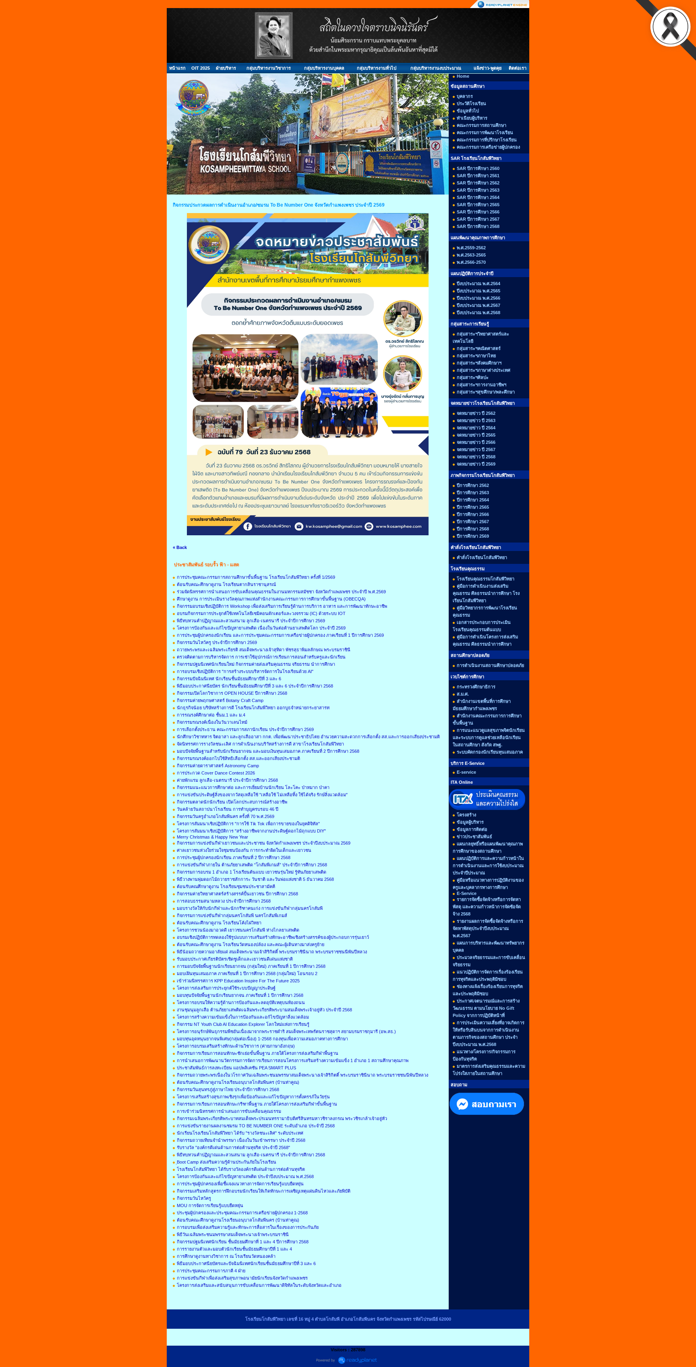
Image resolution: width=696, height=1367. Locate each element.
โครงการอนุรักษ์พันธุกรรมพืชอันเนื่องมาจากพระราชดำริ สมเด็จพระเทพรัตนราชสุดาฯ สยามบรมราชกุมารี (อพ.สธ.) (286, 1031)
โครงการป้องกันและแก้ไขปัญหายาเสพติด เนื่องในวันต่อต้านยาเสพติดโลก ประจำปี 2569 (261, 628)
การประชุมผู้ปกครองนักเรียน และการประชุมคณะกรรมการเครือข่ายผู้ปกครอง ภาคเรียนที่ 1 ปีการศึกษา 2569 (280, 635)
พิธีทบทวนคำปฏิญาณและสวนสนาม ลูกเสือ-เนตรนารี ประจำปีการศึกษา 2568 (251, 1154)
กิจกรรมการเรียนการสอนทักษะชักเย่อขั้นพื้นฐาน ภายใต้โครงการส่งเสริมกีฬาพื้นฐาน (257, 1053)
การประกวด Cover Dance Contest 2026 (216, 772)
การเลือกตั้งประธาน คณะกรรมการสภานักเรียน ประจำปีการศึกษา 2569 (245, 729)
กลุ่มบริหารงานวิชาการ (268, 68)
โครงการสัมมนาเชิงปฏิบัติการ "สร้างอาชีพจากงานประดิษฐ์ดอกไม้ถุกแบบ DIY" (251, 830)
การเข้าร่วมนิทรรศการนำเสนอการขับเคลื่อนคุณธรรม (229, 1111)
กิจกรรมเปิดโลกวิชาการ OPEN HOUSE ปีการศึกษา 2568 (232, 693)
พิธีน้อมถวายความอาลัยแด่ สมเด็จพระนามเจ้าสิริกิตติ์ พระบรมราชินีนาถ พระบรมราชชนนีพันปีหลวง (272, 951)
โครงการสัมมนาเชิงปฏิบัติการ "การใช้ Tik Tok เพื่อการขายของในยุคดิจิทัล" (248, 823)
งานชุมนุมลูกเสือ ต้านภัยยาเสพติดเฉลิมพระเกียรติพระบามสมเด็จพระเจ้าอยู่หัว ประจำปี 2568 (264, 1009)
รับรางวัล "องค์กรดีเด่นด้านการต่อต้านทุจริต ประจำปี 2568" (233, 1147)
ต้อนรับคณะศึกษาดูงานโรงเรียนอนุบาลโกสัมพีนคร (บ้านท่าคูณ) (238, 1082)
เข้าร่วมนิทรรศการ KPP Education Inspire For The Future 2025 (238, 980)
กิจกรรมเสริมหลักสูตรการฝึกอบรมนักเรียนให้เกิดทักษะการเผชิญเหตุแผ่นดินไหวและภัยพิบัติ (263, 1191)
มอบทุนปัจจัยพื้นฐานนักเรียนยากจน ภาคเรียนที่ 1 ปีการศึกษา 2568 (240, 995)
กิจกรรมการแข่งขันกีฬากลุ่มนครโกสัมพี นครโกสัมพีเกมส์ (232, 915)
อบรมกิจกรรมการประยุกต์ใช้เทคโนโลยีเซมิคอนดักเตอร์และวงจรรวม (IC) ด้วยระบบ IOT (261, 613)
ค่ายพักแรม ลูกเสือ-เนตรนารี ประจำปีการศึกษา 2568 (227, 780)
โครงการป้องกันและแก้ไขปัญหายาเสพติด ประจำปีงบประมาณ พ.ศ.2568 (245, 1176)
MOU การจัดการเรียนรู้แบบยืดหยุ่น (210, 1205)
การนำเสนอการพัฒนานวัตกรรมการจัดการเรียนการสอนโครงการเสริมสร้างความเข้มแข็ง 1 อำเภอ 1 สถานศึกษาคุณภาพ (292, 1060)
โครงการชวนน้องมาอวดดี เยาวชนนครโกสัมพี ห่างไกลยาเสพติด (238, 930)
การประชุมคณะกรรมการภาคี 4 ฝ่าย (211, 1270)
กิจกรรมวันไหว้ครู (194, 1198)
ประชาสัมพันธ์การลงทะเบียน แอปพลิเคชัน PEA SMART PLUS (236, 1067)
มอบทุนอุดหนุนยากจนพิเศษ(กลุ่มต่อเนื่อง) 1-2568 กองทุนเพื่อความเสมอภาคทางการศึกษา (262, 1038)
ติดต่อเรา (517, 68)
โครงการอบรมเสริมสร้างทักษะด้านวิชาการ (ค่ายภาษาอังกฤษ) (236, 1046)
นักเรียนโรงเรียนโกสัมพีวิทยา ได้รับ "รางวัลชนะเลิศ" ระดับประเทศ (240, 1133)
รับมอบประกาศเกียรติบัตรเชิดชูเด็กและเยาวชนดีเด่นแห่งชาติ (235, 959)
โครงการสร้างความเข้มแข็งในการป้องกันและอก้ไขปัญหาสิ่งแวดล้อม (243, 1017)
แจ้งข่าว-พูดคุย (487, 68)
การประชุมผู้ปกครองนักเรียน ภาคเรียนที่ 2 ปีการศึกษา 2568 (233, 857)
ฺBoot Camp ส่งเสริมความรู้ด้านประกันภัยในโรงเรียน (226, 1162)
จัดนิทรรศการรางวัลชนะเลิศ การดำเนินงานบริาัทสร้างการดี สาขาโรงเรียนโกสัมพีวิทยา (260, 743)
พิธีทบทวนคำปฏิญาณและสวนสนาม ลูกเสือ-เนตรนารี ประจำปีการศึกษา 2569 (251, 620)
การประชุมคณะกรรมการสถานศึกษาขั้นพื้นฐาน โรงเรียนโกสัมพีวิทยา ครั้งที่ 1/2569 (256, 577)
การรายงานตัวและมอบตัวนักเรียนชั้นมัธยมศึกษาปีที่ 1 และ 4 (234, 1249)
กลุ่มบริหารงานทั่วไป (376, 68)
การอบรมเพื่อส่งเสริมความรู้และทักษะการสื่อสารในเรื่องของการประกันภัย (248, 1227)
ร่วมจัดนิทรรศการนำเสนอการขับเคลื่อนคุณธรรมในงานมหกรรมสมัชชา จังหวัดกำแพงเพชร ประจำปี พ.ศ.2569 (281, 591)
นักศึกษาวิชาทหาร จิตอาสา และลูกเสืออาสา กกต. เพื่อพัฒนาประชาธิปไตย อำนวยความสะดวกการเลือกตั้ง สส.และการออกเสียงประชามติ (308, 736)
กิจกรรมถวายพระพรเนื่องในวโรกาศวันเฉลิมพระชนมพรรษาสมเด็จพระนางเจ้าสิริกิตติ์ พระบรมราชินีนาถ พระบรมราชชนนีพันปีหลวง (302, 1075)
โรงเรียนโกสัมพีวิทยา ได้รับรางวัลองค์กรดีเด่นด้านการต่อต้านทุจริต (241, 1169)
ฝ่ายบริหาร (226, 68)
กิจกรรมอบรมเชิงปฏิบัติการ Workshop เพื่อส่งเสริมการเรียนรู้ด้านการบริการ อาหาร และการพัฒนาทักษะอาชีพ (282, 606)
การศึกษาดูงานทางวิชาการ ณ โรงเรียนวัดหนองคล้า (226, 1256)
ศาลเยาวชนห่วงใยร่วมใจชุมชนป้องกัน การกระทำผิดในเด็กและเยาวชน (244, 850)
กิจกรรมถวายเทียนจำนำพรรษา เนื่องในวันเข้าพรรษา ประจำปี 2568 (241, 1140)
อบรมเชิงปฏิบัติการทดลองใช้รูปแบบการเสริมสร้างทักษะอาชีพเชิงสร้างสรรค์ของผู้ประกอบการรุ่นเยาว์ (273, 937)
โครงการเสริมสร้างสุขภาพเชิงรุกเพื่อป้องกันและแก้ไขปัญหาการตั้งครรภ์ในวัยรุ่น (253, 1096)
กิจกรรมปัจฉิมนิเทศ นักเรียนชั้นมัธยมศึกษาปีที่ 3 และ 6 (229, 678)
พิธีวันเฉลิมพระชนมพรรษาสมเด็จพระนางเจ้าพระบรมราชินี (233, 1234)
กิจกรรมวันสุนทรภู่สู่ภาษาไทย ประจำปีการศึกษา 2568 (228, 1089)
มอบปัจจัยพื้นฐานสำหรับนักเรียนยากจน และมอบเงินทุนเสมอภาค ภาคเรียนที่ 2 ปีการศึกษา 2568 (268, 751)
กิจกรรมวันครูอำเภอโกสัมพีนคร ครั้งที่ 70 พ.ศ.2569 (225, 816)
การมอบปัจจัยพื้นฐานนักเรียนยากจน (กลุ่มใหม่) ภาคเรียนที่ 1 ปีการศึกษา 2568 (251, 966)
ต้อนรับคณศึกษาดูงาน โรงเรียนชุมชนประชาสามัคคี (226, 886)
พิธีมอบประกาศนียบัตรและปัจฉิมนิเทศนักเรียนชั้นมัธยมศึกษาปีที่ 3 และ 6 (246, 1263)
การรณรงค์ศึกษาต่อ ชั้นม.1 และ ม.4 (211, 714)
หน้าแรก (177, 68)
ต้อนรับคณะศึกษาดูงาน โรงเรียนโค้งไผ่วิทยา (219, 922)
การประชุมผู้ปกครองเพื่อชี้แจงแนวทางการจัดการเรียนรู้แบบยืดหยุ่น (240, 1183)
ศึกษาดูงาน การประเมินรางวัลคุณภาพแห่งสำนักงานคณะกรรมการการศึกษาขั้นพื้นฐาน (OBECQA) (271, 599)
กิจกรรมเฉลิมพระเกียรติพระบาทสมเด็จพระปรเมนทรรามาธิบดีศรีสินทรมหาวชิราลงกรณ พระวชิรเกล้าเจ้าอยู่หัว (282, 1118)
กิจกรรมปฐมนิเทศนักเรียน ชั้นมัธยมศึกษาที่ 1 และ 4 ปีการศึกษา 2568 (243, 1241)
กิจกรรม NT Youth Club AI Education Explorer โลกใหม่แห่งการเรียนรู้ (243, 1024)
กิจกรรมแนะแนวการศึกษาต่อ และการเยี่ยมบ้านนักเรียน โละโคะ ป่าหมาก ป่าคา (253, 787)
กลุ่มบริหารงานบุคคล (324, 68)
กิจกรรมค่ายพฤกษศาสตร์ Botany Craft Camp (220, 700)
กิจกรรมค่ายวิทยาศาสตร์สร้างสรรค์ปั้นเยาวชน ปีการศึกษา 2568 (237, 893)
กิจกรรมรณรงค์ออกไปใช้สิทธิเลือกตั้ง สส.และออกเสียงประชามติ (238, 758)
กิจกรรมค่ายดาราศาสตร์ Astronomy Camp (218, 765)
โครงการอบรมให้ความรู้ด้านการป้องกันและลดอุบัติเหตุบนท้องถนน (241, 1002)
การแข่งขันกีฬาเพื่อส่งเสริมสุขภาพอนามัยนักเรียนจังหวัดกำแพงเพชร (242, 1278)
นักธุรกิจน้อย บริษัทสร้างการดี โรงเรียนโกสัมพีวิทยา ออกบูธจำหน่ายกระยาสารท (253, 707)
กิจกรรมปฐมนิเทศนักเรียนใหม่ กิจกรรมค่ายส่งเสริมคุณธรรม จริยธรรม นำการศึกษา (256, 664)
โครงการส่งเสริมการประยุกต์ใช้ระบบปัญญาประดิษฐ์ (226, 988)
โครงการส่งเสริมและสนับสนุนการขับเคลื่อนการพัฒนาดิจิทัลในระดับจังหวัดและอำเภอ (259, 1285)
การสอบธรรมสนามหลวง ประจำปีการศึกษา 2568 (224, 901)
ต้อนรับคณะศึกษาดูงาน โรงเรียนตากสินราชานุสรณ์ (226, 584)
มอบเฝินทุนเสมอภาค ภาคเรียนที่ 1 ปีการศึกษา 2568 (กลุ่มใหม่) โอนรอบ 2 (247, 973)
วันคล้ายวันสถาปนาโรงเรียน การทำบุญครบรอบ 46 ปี (227, 809)
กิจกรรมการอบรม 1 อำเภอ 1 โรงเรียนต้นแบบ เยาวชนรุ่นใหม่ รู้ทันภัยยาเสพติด (251, 872)
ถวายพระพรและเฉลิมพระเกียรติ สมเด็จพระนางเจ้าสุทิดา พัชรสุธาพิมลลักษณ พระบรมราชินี (263, 649)
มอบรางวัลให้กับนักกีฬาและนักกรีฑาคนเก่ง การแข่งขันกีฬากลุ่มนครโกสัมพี (250, 908)
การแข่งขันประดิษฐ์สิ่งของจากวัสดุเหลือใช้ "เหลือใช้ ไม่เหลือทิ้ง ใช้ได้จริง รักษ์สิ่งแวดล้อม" (262, 794)
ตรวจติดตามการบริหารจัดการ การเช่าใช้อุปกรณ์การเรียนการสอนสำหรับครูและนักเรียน (261, 657)
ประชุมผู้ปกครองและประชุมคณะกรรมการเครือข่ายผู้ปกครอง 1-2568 (242, 1212)
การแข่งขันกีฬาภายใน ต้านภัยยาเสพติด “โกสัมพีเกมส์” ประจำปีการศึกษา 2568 (252, 864)
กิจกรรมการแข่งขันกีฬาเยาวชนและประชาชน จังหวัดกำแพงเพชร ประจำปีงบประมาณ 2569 (263, 843)
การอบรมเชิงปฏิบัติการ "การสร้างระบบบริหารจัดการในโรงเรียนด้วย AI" (245, 671)
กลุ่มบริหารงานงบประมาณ (435, 68)
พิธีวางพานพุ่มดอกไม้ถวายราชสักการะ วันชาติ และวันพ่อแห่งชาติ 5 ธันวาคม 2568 (255, 879)
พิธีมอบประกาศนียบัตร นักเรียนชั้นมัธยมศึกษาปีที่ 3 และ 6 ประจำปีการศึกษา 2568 (255, 686)
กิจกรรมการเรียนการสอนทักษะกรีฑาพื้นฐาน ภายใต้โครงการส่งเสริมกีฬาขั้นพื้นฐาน (257, 1104)
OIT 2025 (200, 68)
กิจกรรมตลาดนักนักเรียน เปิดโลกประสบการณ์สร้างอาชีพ (232, 801)
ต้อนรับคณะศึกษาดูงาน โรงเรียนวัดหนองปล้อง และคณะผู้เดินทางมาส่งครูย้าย (250, 944)
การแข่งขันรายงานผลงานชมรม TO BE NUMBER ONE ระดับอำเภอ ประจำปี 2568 (256, 1125)
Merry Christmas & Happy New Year (212, 837)
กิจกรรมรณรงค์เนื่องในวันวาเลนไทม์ (212, 722)
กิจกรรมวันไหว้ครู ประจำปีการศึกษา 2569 (217, 642)
